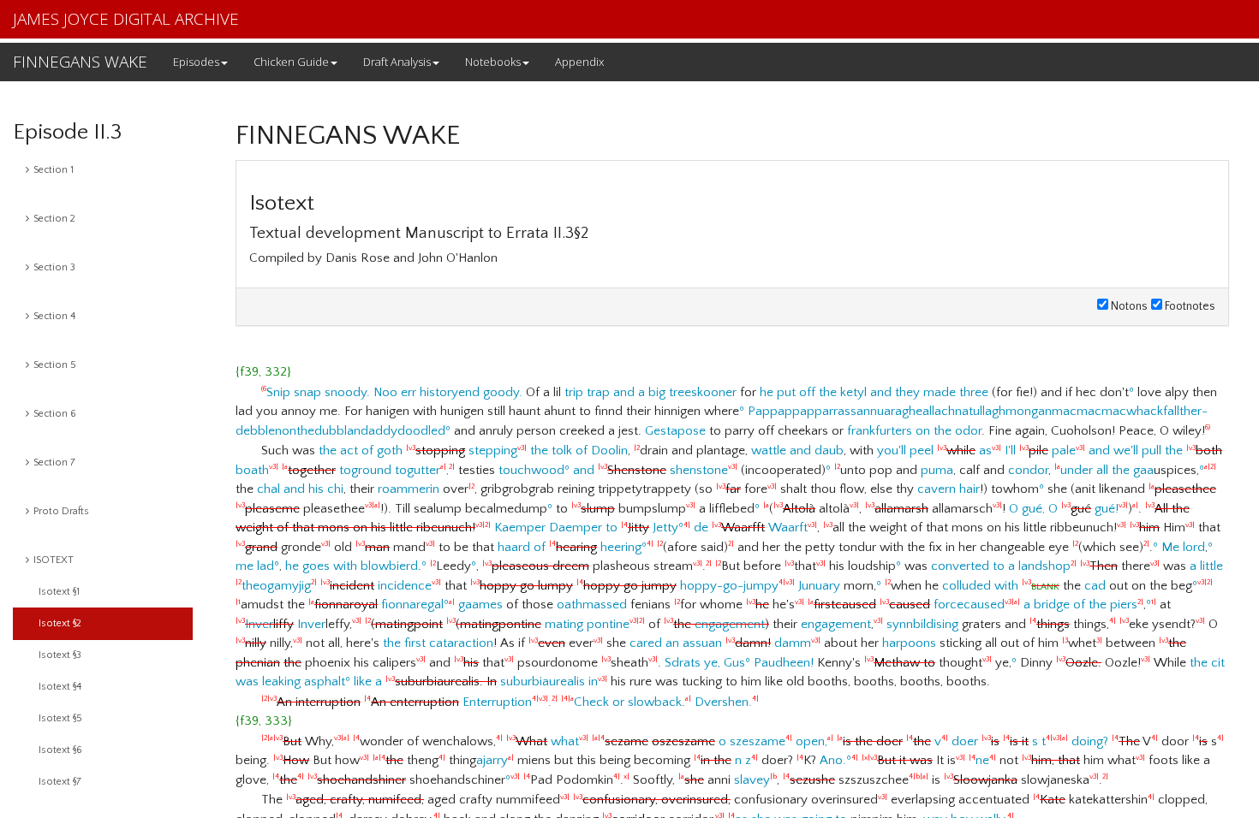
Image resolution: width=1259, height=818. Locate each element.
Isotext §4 (60, 686)
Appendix (579, 61)
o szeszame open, (712, 741)
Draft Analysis (397, 61)
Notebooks (493, 61)
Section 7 (54, 462)
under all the (1095, 470)
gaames (480, 604)
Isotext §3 (60, 655)
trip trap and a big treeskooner (650, 392)
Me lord (1183, 547)
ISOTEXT (53, 560)
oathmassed (592, 604)
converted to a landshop (1001, 566)
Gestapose (675, 431)
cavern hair (948, 489)
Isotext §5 (60, 718)
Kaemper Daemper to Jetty (586, 527)
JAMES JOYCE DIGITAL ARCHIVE (126, 19)
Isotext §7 (60, 781)
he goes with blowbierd (351, 566)
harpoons (909, 643)
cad (1095, 585)
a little (1206, 566)
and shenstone (655, 470)
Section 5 (54, 364)
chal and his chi (300, 489)
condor (1028, 470)
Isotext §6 (60, 750)
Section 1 (53, 169)
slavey (752, 780)
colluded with (980, 585)
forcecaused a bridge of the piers (972, 604)
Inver (259, 624)
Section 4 (54, 316)
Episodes (196, 61)
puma (937, 470)
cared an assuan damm (725, 643)
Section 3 (54, 267)
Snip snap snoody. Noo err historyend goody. (394, 392)
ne (982, 760)
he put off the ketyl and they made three (874, 392)
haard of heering (569, 547)
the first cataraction (438, 643)
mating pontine (505, 624)
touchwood (531, 470)
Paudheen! (784, 662)
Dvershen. (723, 702)
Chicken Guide (291, 61)
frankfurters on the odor (914, 431)
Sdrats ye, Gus (705, 662)
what (547, 741)
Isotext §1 (59, 591)
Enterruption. (409, 702)
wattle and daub (797, 450)
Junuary (819, 585)
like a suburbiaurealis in (480, 681)
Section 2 (54, 218)
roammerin (408, 489)
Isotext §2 (60, 623)
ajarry (492, 760)
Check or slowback (628, 702)
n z (743, 760)
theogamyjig (276, 585)
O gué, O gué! (1068, 508)
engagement (730, 624)
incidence (380, 585)
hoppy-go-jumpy (632, 585)
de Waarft (755, 527)
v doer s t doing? (972, 741)
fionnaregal (376, 604)
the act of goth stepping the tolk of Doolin (473, 450)
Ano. (833, 760)
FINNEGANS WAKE (80, 61)
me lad (255, 566)
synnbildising (922, 624)
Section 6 (54, 413)
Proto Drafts (61, 511)
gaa (1143, 470)
